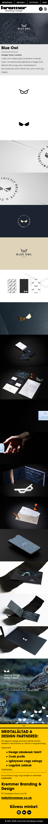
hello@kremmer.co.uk (16, 798)
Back (24, 725)
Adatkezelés (6, 778)
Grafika (21, 3)
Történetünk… (7, 769)
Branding (7, 3)
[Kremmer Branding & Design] (17, 9)
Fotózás (33, 3)
